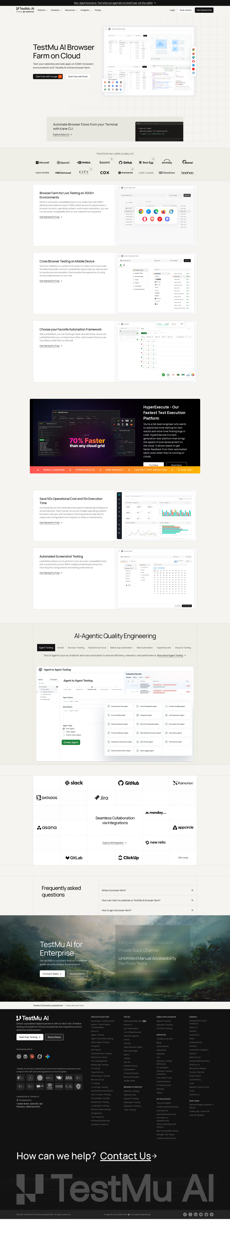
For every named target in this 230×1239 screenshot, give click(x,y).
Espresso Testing (164, 1024)
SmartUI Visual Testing (101, 1109)
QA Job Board (162, 1067)
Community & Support (198, 1049)
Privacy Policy (195, 1076)
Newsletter (161, 1050)
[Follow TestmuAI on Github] (206, 1214)
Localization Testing (100, 1105)
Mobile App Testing (99, 1064)
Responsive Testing (100, 1102)
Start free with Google (47, 76)
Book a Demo (77, 973)
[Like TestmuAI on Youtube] (201, 1214)
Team (191, 1090)
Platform (42, 10)
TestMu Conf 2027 (165, 1039)
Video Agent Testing (100, 1042)
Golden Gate (129, 1080)
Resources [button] (70, 10)
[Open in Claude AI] (32, 1056)
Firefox (127, 1039)
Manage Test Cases (165, 1134)
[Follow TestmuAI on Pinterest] (211, 1214)
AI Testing (95, 1068)
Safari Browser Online (133, 1047)
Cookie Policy (195, 1079)
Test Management (99, 1061)
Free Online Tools (164, 1077)
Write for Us (194, 1064)
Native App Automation (121, 647)
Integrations (96, 1113)
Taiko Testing (130, 1109)
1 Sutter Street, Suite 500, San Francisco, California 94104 (30, 1105)
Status (159, 1092)
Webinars (161, 1053)
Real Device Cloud (97, 647)
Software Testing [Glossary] (164, 1062)
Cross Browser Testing (101, 1053)
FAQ (158, 1057)
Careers (192, 1031)
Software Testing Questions (164, 1072)
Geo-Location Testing (101, 1094)
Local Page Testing (99, 1087)
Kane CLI (94, 1031)
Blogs (159, 1042)
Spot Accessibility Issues (168, 1130)
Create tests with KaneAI (168, 1106)
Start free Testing (28, 1037)
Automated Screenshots (102, 1090)
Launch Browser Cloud (166, 1114)
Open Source (195, 1057)
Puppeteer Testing (132, 1106)
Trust (191, 1083)
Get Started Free (204, 10)
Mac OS (127, 1062)
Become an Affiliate (197, 1068)
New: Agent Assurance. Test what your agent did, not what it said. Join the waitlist (113, 2)
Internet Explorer (131, 1036)
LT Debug (95, 1083)
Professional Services (100, 1120)
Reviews (193, 1046)
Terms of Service (196, 1072)
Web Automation (145, 647)
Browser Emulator (131, 1077)
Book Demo (176, 465)
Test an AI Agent (164, 1103)
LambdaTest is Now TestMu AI (198, 1022)
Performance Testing (100, 1076)
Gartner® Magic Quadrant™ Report (201, 1106)
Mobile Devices (130, 1065)
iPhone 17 (128, 1024)
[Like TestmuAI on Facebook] (185, 1214)
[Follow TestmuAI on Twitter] (190, 1214)
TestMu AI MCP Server (166, 1138)
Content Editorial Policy (199, 1061)
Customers (194, 1035)
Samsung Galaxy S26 (133, 1021)
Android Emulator (131, 1073)
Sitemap (160, 1089)
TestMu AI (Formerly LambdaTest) (48, 1005)
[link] (25, 10)
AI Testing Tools (164, 1085)
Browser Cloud (97, 1079)
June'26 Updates (196, 1115)
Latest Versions (163, 1081)
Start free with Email (77, 76)
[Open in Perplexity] (25, 1056)
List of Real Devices (132, 1032)
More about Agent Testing (170, 655)
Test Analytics (97, 1117)
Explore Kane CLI (61, 134)
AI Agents (85, 10)
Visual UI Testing (183, 647)
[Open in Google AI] (47, 1056)
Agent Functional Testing (102, 1038)
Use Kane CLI (162, 1110)
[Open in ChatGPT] (19, 1056)
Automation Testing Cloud (102, 1021)
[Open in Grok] (39, 1056)
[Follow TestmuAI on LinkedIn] (196, 1214)
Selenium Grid (130, 1094)
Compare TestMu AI (100, 1124)
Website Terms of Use (199, 1087)
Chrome (127, 1043)
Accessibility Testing (100, 1098)
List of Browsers (131, 1028)
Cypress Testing (131, 1098)
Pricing (98, 10)
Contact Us (194, 1094)
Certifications (163, 1046)
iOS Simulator (129, 1069)
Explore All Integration (113, 842)
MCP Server (96, 1049)
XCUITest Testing (164, 1028)
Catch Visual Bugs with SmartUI (166, 1125)
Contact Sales (51, 973)
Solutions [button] (55, 10)
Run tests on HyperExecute (163, 1119)
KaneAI (60, 647)
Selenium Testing (131, 1091)
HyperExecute (164, 647)
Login (172, 10)
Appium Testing (164, 1021)
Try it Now (153, 465)
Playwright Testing (132, 1102)
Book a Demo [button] (186, 10)
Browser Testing (76, 647)
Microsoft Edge (130, 1051)
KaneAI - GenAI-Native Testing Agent (100, 1026)
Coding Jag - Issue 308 (199, 1111)
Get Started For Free (50, 216)
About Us (193, 1027)
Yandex (127, 1058)
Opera (126, 1054)
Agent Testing (46, 647)
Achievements (195, 1042)
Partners (193, 1053)
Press (191, 1038)
